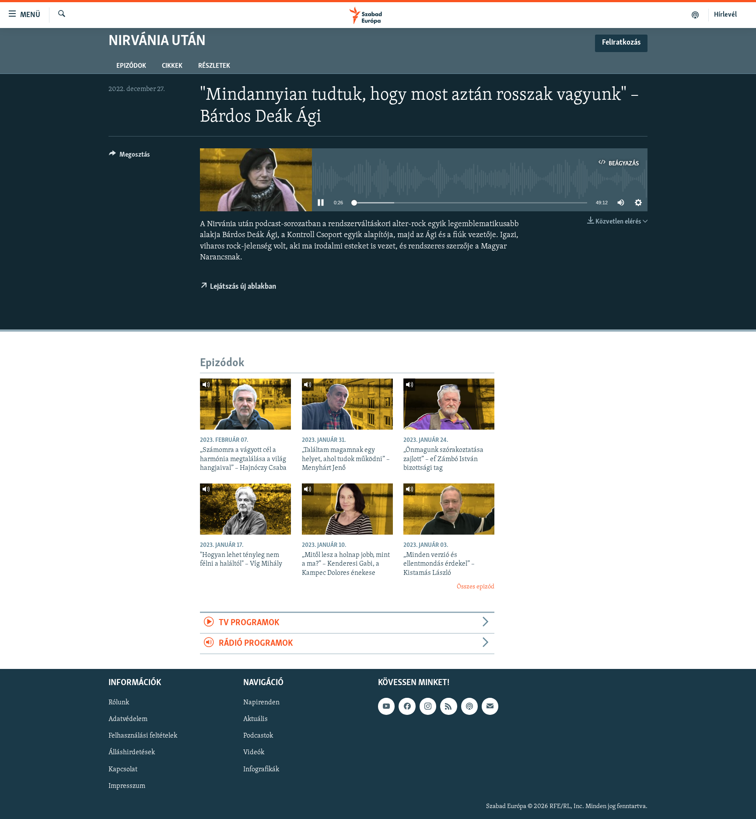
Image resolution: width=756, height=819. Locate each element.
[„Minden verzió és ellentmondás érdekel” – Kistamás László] (448, 509)
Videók (253, 752)
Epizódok (131, 66)
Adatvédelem (127, 719)
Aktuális (255, 719)
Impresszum (126, 786)
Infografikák (261, 769)
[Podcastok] (695, 15)
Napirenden (261, 703)
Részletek (214, 66)
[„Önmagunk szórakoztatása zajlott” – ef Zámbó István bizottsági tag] (448, 404)
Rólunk (118, 703)
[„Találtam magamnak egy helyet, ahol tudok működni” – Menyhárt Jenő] (347, 404)
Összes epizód (475, 587)
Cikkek (172, 66)
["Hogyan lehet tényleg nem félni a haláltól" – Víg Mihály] (245, 509)
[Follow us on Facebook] (407, 706)
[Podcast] (469, 706)
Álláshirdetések (131, 752)
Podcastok (258, 736)
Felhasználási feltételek (142, 736)
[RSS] (448, 706)
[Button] (129, 156)
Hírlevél (725, 14)
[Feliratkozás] (490, 706)
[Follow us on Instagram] (428, 706)
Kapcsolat (122, 769)
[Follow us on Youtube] (386, 706)
